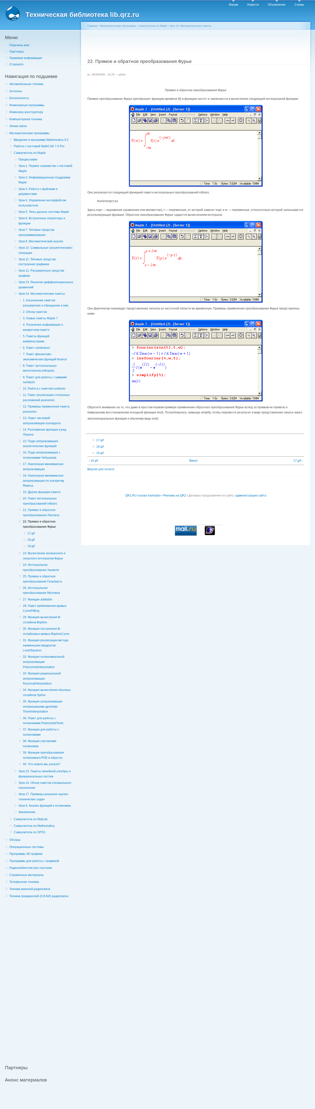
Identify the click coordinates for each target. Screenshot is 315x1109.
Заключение (26, 812)
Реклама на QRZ (174, 495)
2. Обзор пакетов (35, 312)
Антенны (15, 91)
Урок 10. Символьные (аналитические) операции (45, 250)
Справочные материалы (26, 875)
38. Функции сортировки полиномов (39, 743)
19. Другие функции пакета (42, 492)
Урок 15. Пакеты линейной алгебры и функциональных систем (44, 774)
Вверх (193, 460)
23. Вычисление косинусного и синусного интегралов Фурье (44, 556)
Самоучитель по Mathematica (34, 826)
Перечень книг (19, 45)
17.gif (31, 533)
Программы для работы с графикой (34, 861)
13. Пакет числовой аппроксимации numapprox (42, 420)
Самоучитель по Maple (30, 153)
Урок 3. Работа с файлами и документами (38, 191)
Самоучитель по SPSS (29, 832)
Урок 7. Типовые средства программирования (36, 232)
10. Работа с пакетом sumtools (44, 388)
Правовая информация (25, 58)
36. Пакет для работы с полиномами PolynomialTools (43, 720)
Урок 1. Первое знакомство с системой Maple (45, 168)
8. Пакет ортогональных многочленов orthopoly (40, 368)
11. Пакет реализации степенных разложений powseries (46, 397)
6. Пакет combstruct (36, 348)
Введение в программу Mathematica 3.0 (41, 140)
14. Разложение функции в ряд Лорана (44, 432)
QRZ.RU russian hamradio (143, 495)
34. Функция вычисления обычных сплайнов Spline (47, 692)
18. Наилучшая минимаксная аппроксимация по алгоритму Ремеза (43, 480)
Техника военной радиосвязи (29, 889)
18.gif (31, 539)
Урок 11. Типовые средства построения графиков (37, 262)
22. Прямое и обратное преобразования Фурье (39, 524)
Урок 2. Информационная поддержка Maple (44, 180)
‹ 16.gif (93, 460)
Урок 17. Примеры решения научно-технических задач (43, 796)
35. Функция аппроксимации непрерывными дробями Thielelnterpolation (42, 706)
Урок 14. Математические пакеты (41, 293)
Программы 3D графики (26, 854)
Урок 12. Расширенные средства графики (41, 273)
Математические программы (29, 133)
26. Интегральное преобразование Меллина (41, 590)
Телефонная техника (24, 882)
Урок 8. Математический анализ (40, 241)
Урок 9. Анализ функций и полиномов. (44, 805)
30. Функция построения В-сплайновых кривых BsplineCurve (46, 631)
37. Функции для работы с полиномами (41, 732)
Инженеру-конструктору (26, 112)
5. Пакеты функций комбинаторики (36, 339)
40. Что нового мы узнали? (41, 764)
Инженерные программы (26, 105)
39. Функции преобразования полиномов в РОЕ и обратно (43, 755)
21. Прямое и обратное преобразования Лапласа (41, 512)
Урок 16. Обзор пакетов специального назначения (44, 785)
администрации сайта (250, 495)
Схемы (299, 4)
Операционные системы (26, 847)
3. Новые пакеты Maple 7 (40, 318)
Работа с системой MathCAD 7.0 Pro (39, 146)
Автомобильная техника (26, 84)
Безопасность (19, 98)
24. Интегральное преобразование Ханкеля (41, 567)
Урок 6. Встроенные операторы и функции (41, 221)
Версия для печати (100, 469)
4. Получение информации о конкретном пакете (43, 327)
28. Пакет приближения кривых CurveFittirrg (44, 608)
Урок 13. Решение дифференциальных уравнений (45, 284)
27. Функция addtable (37, 599)
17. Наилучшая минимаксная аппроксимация (43, 466)
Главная (92, 25)
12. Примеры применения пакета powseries (46, 409)
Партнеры (16, 51)
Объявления (276, 4)
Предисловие (27, 159)
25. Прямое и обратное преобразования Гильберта (42, 579)
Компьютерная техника (25, 119)
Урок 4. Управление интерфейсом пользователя (42, 203)
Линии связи (18, 126)
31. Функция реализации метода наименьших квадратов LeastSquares (45, 645)
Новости (253, 4)
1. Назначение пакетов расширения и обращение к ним (45, 303)
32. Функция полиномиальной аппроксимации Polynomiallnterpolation (43, 662)
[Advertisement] (42, 978)
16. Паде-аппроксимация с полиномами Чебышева (41, 455)
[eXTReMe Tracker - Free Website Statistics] (210, 534)
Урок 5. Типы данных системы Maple (43, 212)
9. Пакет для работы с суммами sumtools (45, 380)
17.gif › (297, 460)
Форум (233, 4)
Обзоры (14, 840)
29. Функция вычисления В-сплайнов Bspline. (42, 619)
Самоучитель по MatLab (30, 819)
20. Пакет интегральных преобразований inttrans (40, 501)
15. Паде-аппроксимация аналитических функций (40, 443)
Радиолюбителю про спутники (30, 868)
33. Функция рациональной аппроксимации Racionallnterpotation (42, 678)
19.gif (31, 546)
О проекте (16, 64)
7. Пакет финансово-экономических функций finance (45, 356)
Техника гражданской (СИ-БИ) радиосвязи (38, 896)
